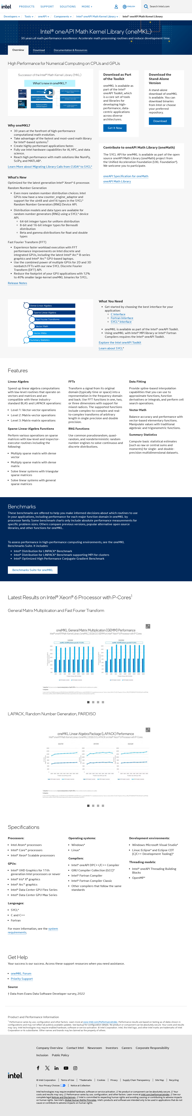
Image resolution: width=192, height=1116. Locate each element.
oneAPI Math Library (117, 181)
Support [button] (47, 6)
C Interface (118, 314)
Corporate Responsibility (152, 1048)
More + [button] (87, 6)
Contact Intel (75, 1048)
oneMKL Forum (21, 973)
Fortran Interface (122, 318)
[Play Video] (50, 92)
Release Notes (17, 283)
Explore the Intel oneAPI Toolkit (120, 342)
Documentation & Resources (70, 50)
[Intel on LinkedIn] (56, 1068)
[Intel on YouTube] (66, 1068)
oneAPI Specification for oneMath (125, 176)
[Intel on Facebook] (38, 1068)
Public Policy (60, 1055)
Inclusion (42, 1055)
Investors (112, 1048)
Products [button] (26, 6)
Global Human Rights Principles (80, 1100)
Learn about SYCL (111, 348)
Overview (18, 50)
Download (39, 50)
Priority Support (22, 979)
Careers (127, 1048)
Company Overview (49, 1048)
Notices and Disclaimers (64, 1097)
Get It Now (115, 128)
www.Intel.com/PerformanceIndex (100, 1021)
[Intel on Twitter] (47, 1068)
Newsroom (95, 1048)
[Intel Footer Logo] (15, 1075)
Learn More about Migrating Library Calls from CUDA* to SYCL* (50, 167)
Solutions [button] (68, 6)
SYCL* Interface (121, 322)
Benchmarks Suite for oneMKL (32, 570)
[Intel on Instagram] (75, 1068)
